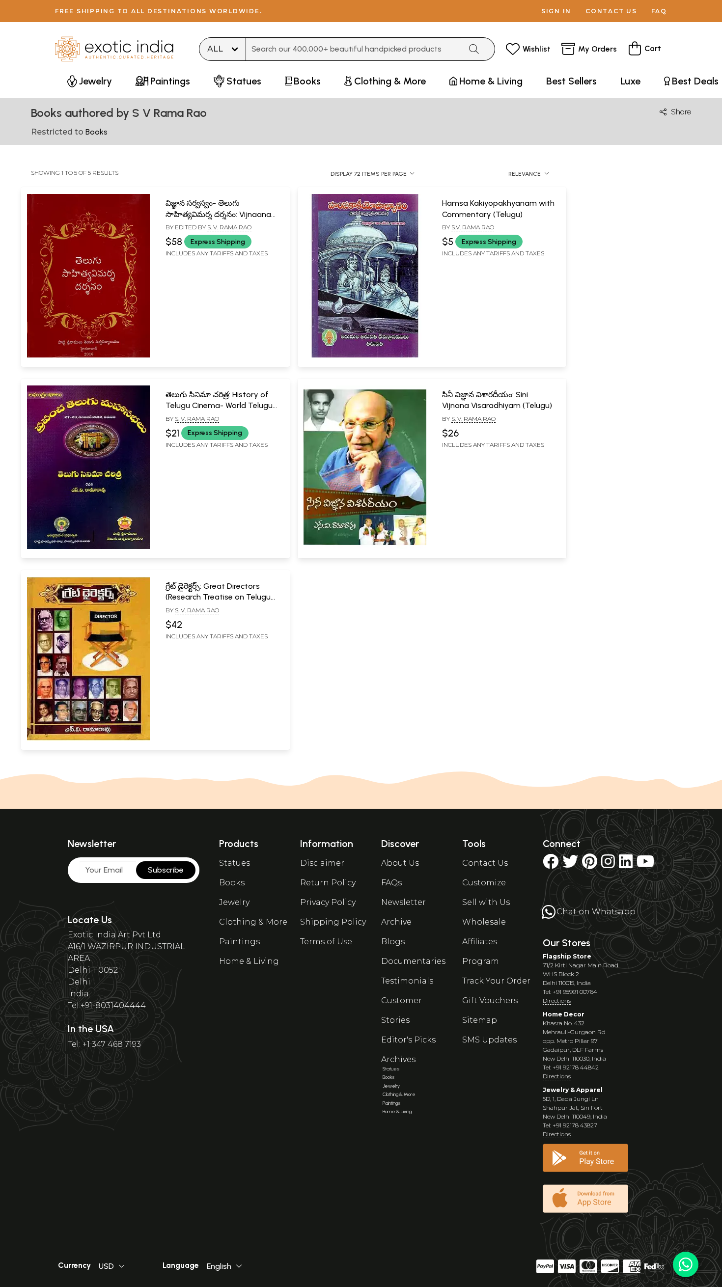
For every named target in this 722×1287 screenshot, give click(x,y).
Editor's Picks (408, 1039)
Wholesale (484, 922)
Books (232, 882)
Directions (557, 1000)
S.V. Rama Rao (472, 227)
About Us (400, 863)
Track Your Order (496, 981)
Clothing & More (253, 922)
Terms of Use (326, 941)
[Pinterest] (589, 864)
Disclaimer (322, 863)
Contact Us (485, 863)
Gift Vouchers (490, 1000)
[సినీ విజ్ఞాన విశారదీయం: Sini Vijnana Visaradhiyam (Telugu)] (365, 547)
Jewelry (234, 902)
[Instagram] (608, 864)
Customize (484, 882)
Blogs (393, 941)
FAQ (659, 11)
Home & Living (249, 961)
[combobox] (354, 49)
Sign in (556, 11)
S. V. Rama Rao (229, 227)
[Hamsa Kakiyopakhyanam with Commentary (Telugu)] (365, 355)
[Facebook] (550, 864)
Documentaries (413, 961)
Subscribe (166, 870)
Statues (234, 863)
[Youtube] (645, 864)
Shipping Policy (333, 922)
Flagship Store (567, 956)
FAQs (391, 882)
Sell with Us (486, 902)
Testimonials (407, 981)
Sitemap (479, 1020)
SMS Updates (489, 1039)
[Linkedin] (626, 864)
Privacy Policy (328, 902)
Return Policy (328, 882)
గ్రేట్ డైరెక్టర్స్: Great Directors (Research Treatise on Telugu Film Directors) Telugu (218, 597)
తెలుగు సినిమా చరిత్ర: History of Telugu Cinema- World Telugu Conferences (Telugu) (219, 405)
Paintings (239, 941)
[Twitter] (570, 864)
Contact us (611, 11)
